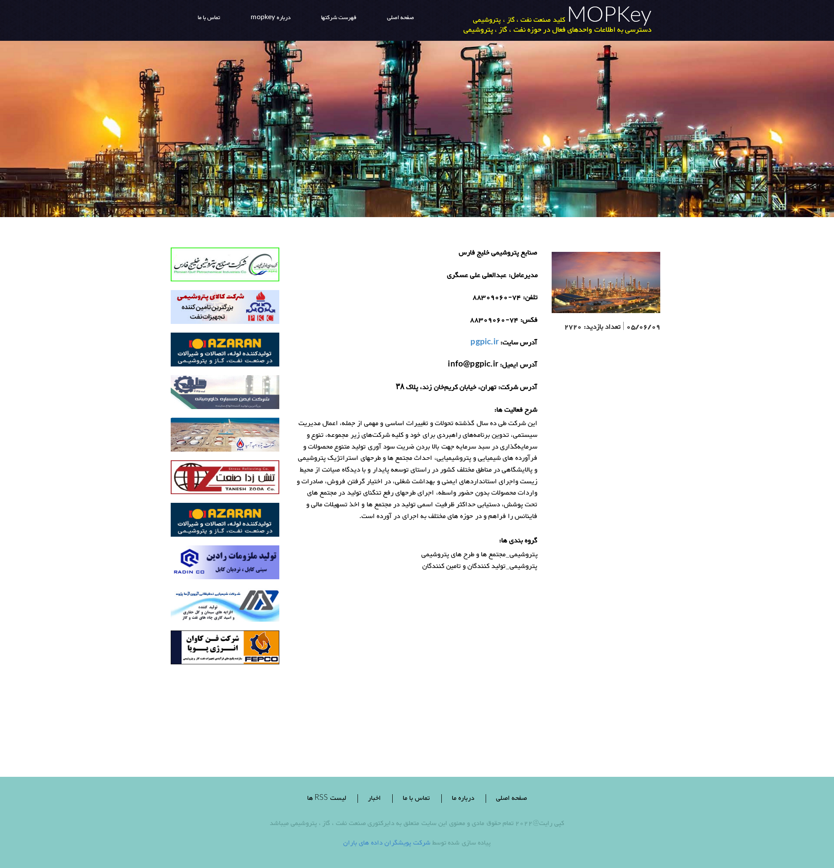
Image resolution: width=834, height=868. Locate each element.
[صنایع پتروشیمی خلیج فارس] (225, 267)
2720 (573, 327)
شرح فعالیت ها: (515, 410)
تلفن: (530, 298)
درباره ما (463, 798)
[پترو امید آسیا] (225, 437)
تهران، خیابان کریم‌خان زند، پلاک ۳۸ (446, 388)
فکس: (529, 321)
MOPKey (609, 17)
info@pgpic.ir (473, 365)
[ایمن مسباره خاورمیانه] (225, 394)
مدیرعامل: (523, 276)
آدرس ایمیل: (518, 365)
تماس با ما (416, 798)
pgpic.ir (484, 343)
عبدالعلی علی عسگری (476, 276)
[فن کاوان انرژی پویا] (225, 650)
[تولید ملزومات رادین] (225, 564)
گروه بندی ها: (518, 541)
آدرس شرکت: (517, 388)
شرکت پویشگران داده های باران (386, 843)
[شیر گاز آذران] (225, 352)
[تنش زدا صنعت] (225, 479)
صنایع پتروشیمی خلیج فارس (498, 253)
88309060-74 (497, 298)
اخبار (374, 798)
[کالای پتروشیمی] (225, 309)
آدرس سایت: (518, 343)
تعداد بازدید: (602, 327)
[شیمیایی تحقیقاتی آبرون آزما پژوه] (225, 607)
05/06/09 (643, 327)
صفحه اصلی (511, 798)
